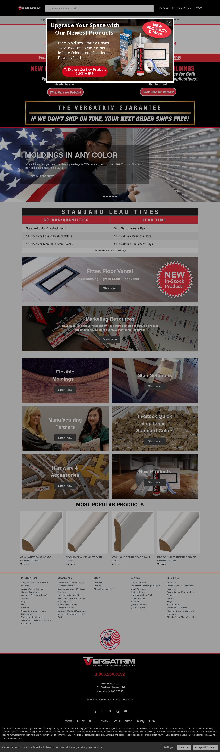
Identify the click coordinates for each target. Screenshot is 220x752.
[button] (169, 23)
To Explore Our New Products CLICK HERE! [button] (85, 71)
